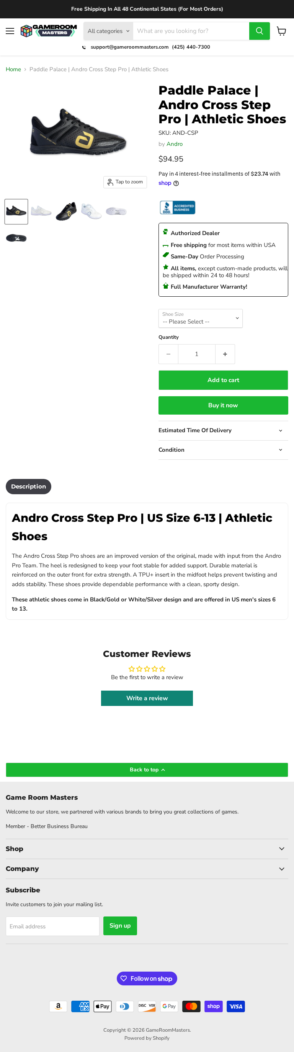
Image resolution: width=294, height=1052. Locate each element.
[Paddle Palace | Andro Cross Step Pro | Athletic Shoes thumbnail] (16, 211)
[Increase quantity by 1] (225, 354)
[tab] (28, 486)
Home (13, 69)
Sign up (120, 925)
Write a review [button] (147, 698)
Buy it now (223, 405)
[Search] (259, 31)
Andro (175, 144)
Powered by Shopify (147, 1038)
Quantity (168, 337)
